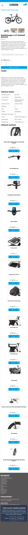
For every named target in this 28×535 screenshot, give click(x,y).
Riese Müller (15, 10)
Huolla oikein (3, 482)
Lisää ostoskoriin (14, 67)
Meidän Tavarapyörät (5, 477)
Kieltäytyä (20, 518)
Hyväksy (13, 518)
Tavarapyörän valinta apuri (6, 478)
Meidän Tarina (4, 486)
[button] (22, 20)
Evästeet (3, 493)
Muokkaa (6, 518)
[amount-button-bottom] (6, 64)
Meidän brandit (5, 10)
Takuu (2, 485)
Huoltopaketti (4, 483)
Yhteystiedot (3, 492)
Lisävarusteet (4, 479)
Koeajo (2, 487)
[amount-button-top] (6, 63)
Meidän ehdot (4, 490)
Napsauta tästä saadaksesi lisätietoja (14, 514)
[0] (24, 5)
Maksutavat (3, 489)
